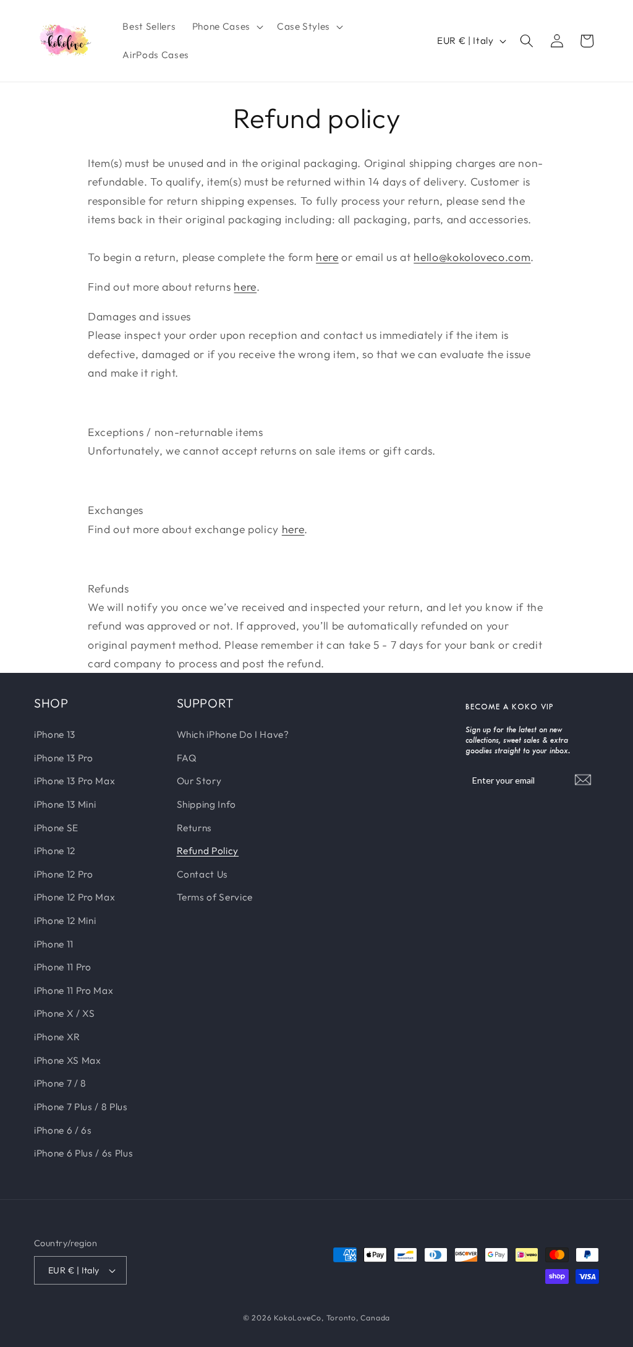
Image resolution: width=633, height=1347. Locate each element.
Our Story (199, 781)
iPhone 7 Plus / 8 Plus (81, 1107)
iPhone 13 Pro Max (74, 781)
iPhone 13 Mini (65, 804)
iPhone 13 (54, 734)
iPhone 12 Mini (65, 920)
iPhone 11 (54, 944)
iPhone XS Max (67, 1060)
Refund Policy (208, 851)
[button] (226, 26)
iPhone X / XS (64, 1013)
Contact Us (203, 874)
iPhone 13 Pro (63, 758)
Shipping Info (207, 804)
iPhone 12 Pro (63, 874)
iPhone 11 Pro (62, 967)
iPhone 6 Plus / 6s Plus (83, 1153)
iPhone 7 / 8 (60, 1083)
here (327, 257)
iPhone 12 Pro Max (74, 897)
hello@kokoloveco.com (472, 257)
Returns (195, 828)
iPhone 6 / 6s (63, 1130)
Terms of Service (215, 897)
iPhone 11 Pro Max (73, 990)
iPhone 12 (54, 851)
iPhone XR (57, 1037)
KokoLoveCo (297, 1317)
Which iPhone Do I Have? (233, 734)
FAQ (187, 758)
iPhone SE (56, 828)
